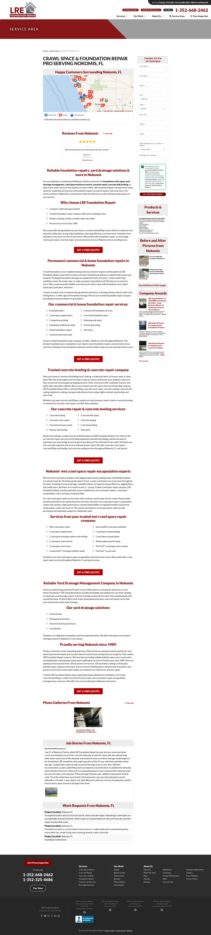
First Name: (144, 66)
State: (142, 105)
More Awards (143, 361)
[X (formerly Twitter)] (48, 915)
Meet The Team (150, 873)
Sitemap (147, 882)
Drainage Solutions (86, 885)
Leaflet (99, 111)
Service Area (178, 16)
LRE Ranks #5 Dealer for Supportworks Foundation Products (156, 325)
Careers (189, 873)
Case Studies (119, 885)
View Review (87, 160)
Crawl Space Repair (87, 870)
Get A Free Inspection (37, 862)
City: (142, 95)
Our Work (138, 16)
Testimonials (119, 876)
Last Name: (144, 76)
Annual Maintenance (171, 876)
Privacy (147, 187)
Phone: (143, 124)
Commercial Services (87, 882)
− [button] (130, 106)
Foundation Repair (86, 879)
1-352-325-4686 (38, 879)
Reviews (117, 879)
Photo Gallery (119, 882)
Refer (165, 879)
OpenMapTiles (108, 111)
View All (108, 134)
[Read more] (143, 336)
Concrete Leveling (86, 876)
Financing (167, 873)
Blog (145, 876)
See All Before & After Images (152, 285)
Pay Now (168, 10)
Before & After (120, 873)
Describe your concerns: (148, 155)
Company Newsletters (195, 870)
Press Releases (192, 876)
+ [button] (130, 102)
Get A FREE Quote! (88, 249)
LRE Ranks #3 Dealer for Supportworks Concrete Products (156, 345)
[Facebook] (41, 915)
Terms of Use (156, 185)
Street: (142, 85)
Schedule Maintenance (151, 10)
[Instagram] (51, 915)
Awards (147, 879)
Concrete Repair (85, 873)
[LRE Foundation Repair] (23, 9)
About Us (156, 16)
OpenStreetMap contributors (123, 111)
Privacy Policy (192, 879)
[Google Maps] (58, 915)
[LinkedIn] (55, 915)
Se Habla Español (130, 10)
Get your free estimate (153, 194)
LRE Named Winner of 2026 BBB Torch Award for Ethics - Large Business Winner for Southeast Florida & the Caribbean (157, 304)
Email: (142, 134)
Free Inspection (200, 16)
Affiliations (167, 870)
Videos (116, 870)
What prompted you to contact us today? (151, 144)
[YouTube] (44, 915)
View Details (143, 266)
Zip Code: (144, 114)
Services (120, 16)
